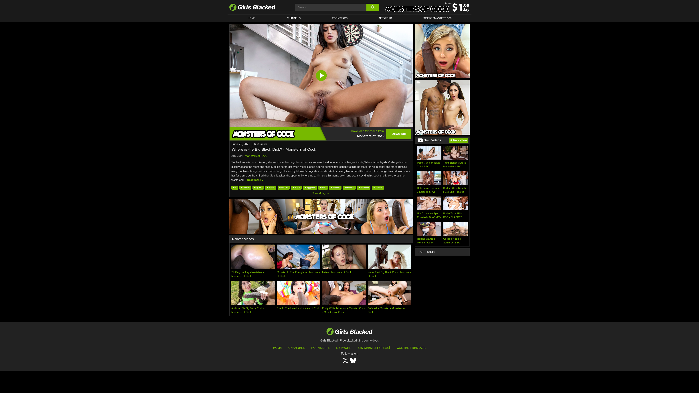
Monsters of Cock (256, 156)
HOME (251, 18)
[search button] (372, 7)
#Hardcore (335, 188)
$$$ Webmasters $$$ (437, 18)
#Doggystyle (310, 188)
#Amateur (245, 188)
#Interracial (349, 188)
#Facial (323, 188)
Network (385, 18)
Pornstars (320, 347)
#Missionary (364, 188)
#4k (234, 188)
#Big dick (258, 188)
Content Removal (411, 347)
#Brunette (283, 188)
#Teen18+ (378, 188)
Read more (254, 179)
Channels (294, 18)
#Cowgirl (296, 188)
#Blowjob (271, 188)
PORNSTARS (339, 18)
